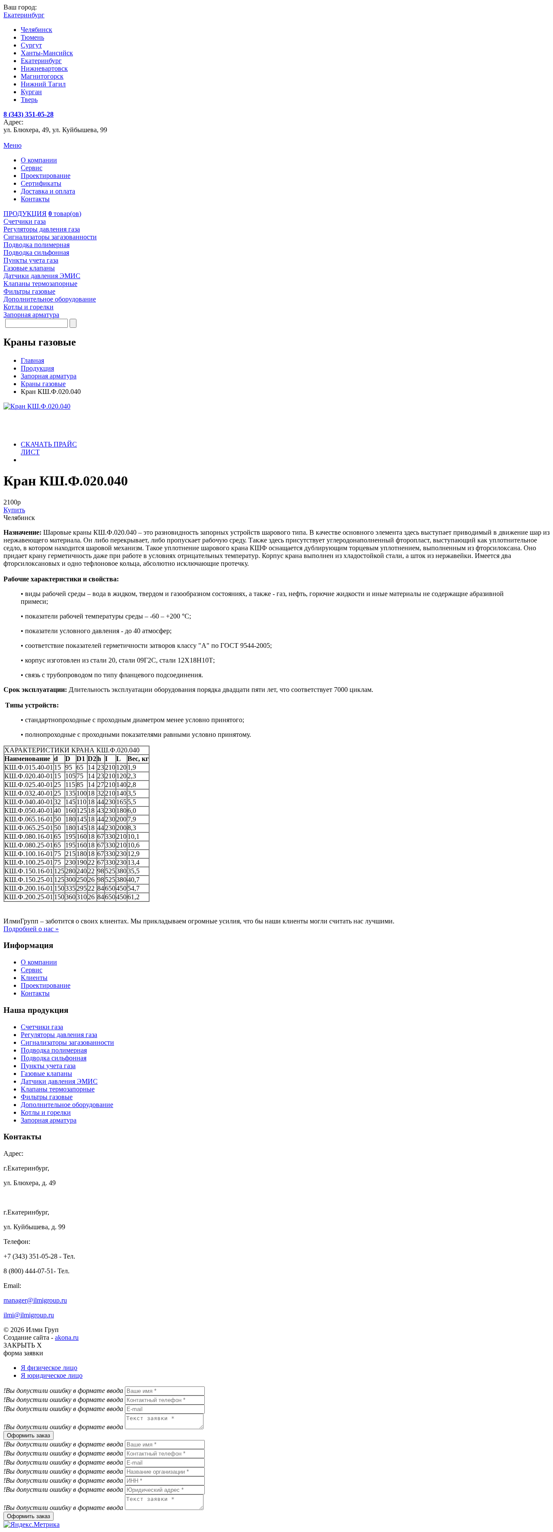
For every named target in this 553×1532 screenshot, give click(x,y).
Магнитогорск (42, 76)
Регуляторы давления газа (59, 1034)
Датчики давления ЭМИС (59, 1081)
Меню (12, 145)
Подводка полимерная (54, 1050)
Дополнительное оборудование (67, 1104)
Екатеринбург (41, 60)
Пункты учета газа (48, 1065)
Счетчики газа (42, 1027)
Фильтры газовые (47, 1097)
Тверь (29, 99)
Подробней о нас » (31, 929)
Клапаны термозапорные (58, 1089)
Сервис (31, 167)
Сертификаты (41, 183)
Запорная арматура (48, 1120)
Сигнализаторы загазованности (67, 1042)
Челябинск (36, 29)
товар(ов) (64, 213)
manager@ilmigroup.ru (35, 1300)
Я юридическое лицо (52, 1375)
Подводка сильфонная (53, 1058)
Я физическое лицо (49, 1367)
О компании (39, 160)
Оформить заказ (28, 1435)
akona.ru (67, 1337)
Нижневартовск (44, 68)
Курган (31, 91)
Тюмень (32, 37)
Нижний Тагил (43, 84)
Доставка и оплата (48, 191)
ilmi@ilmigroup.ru (28, 1315)
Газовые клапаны (46, 1073)
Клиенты (34, 977)
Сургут (31, 45)
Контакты (35, 199)
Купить (14, 510)
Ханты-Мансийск (47, 53)
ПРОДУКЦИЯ (25, 213)
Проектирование (45, 175)
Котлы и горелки (46, 1112)
